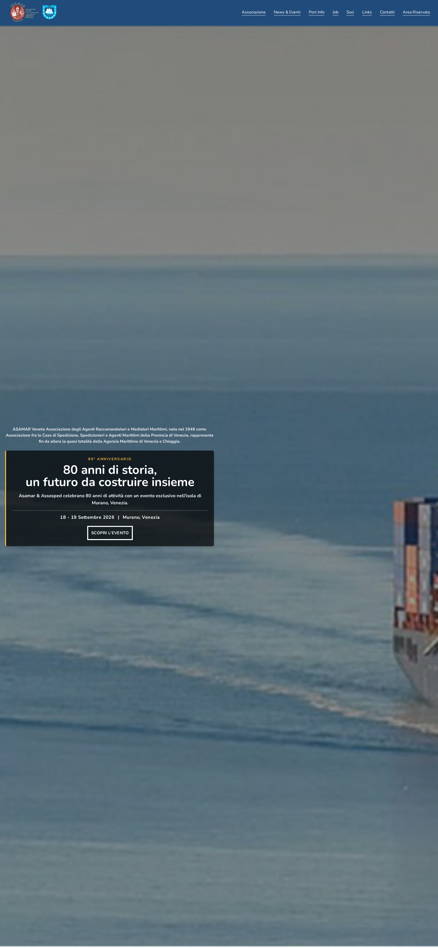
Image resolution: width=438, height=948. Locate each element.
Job (335, 12)
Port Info (316, 12)
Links (367, 12)
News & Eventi (287, 12)
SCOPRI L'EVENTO (110, 533)
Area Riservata (416, 12)
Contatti (387, 12)
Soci (350, 12)
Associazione (254, 12)
